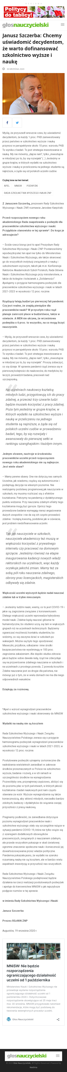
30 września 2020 (15, 69)
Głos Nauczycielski (22, 1063)
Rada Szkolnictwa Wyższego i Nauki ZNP (27, 193)
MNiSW (18, 185)
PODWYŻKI (32, 185)
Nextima (33, 1067)
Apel (7, 185)
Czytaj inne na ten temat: (15, 180)
